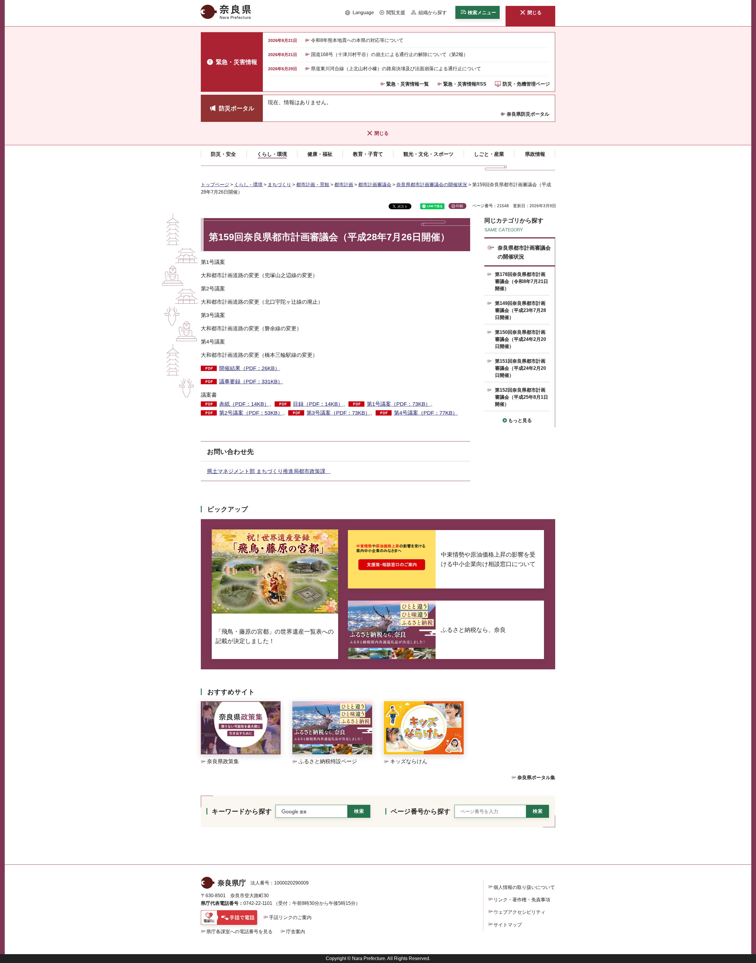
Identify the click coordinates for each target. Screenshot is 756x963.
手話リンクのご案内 (290, 917)
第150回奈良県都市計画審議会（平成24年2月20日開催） (520, 339)
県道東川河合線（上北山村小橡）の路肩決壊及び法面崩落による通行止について (396, 68)
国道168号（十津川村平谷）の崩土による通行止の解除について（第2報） (389, 54)
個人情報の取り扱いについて (524, 887)
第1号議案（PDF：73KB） (399, 404)
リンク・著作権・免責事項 (521, 899)
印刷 (459, 206)
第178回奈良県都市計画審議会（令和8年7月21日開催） (521, 281)
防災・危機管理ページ (526, 83)
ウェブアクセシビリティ (519, 912)
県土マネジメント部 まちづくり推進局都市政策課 (269, 471)
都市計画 (343, 184)
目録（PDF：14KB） (318, 404)
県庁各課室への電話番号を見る (239, 931)
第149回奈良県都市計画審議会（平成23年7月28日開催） (520, 310)
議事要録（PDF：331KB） (251, 382)
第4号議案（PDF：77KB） (426, 413)
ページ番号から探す (421, 811)
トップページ (215, 184)
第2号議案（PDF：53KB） (251, 413)
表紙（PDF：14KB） (244, 404)
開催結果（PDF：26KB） (249, 368)
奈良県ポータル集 (536, 777)
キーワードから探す (242, 811)
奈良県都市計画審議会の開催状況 (431, 184)
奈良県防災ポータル (528, 114)
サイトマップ (507, 924)
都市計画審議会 (374, 184)
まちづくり (279, 184)
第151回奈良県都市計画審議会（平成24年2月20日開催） (520, 368)
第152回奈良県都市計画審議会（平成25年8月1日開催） (521, 397)
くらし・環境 (248, 184)
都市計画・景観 (312, 184)
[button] (359, 13)
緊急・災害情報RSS (464, 83)
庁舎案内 (295, 931)
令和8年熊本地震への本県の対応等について (357, 40)
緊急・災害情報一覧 (407, 83)
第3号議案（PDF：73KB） (338, 413)
